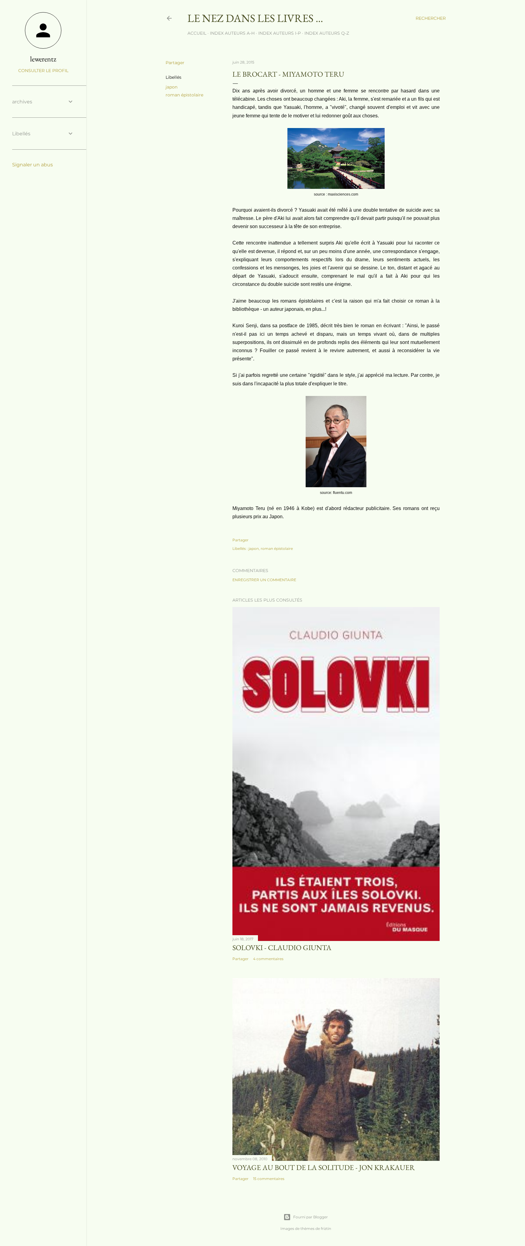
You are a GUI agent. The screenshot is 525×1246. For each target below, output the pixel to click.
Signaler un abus (32, 165)
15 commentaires (268, 1178)
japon (171, 87)
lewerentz (43, 59)
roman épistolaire (184, 95)
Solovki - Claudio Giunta (281, 947)
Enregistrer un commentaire (264, 580)
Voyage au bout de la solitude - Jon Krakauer (323, 1167)
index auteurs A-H (232, 33)
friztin (326, 1228)
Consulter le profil (43, 70)
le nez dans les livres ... (255, 18)
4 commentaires (268, 958)
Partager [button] (175, 62)
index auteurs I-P (279, 33)
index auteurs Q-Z (326, 33)
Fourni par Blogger (310, 1217)
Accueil (196, 33)
